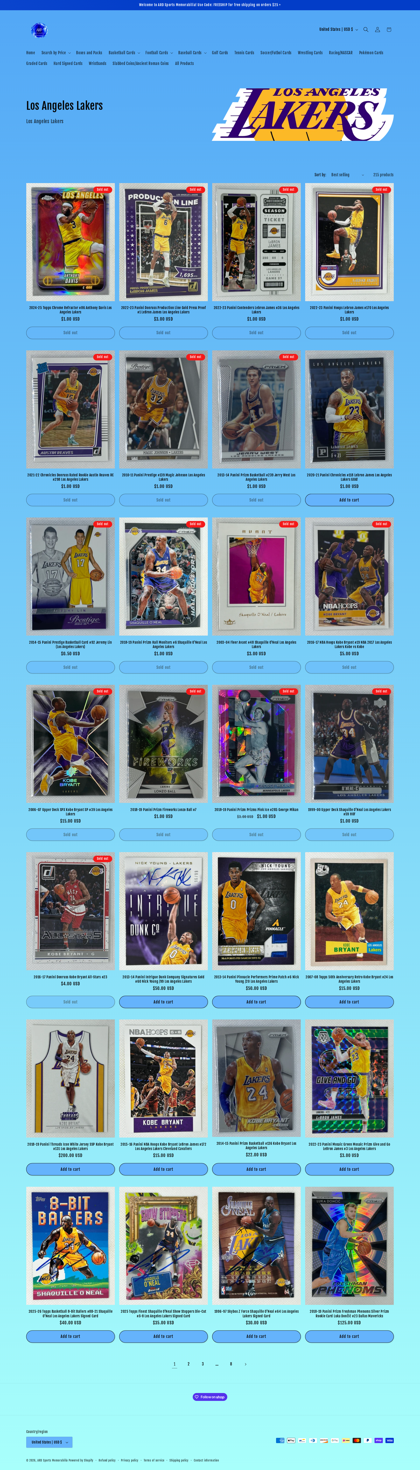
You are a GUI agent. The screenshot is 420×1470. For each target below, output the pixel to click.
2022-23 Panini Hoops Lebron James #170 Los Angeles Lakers (349, 310)
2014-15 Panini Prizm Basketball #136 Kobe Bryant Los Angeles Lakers (256, 1145)
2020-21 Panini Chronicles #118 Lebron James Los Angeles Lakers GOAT (349, 477)
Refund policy (107, 1460)
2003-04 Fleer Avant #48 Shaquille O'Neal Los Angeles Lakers (256, 644)
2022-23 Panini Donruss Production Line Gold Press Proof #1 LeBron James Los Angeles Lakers (163, 310)
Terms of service (154, 1460)
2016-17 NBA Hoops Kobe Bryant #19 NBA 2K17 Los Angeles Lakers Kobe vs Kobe (349, 644)
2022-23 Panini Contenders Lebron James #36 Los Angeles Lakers (256, 310)
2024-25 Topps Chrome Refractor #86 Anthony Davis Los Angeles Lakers (70, 310)
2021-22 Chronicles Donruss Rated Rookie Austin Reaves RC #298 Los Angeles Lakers (70, 477)
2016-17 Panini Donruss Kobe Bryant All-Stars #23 (70, 977)
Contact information (206, 1460)
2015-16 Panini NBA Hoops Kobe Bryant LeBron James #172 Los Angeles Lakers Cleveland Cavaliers (163, 1146)
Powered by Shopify (81, 1460)
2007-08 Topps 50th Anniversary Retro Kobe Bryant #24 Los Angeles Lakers (349, 979)
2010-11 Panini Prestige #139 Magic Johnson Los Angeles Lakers (163, 477)
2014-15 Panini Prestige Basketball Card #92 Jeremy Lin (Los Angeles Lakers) (70, 644)
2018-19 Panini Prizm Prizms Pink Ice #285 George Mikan (257, 810)
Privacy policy (129, 1460)
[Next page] (245, 1364)
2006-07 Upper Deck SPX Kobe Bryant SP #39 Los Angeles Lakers (70, 812)
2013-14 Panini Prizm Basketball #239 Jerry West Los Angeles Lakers (256, 477)
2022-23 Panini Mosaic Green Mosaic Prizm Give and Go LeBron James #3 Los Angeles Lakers (349, 1146)
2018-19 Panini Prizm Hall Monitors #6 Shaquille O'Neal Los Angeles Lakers (163, 644)
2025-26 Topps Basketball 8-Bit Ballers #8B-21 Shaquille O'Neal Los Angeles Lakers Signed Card (71, 1313)
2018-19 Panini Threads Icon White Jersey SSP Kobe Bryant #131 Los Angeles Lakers (70, 1146)
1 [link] (175, 1364)
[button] (55, 52)
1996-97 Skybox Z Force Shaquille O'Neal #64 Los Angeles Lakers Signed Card (256, 1313)
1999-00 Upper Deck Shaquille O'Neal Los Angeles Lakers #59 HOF (349, 812)
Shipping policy (179, 1460)
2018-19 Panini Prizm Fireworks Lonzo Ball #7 (163, 810)
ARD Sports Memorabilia (52, 1460)
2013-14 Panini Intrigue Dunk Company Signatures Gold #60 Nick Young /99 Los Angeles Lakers (163, 979)
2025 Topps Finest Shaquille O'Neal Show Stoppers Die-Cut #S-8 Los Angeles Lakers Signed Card (163, 1313)
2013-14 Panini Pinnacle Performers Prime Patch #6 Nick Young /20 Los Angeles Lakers (256, 979)
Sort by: (320, 175)
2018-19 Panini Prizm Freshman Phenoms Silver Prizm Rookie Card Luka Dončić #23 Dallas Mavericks (349, 1313)
